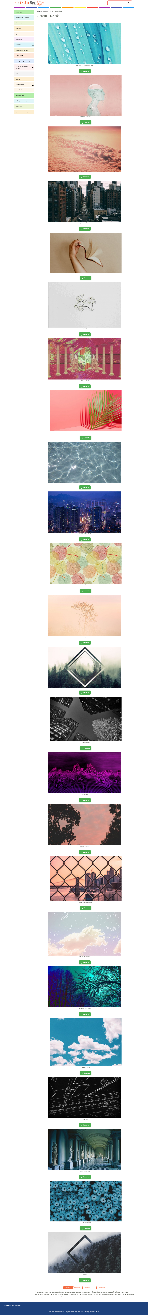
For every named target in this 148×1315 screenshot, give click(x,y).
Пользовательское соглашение (12, 1305)
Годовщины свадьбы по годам (23, 61)
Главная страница (42, 11)
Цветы (17, 73)
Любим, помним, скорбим (22, 101)
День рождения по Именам (22, 17)
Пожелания (18, 28)
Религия (18, 79)
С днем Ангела (19, 55)
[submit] (129, 2)
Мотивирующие (20, 95)
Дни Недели (19, 39)
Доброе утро (19, 12)
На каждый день (20, 23)
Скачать (86, 71)
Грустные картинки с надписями (24, 111)
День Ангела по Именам (22, 50)
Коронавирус (19, 106)
